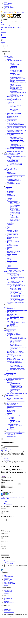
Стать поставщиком (9, 7)
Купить (3, 485)
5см (19, 497)
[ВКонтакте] (1, 494)
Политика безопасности (10, 580)
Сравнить (10, 487)
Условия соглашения (9, 583)
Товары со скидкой (9, 602)
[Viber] (4, 494)
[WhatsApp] (6, 494)
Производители (8, 598)
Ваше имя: (3, 520)
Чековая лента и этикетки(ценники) (13, 433)
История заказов (8, 609)
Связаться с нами (8, 590)
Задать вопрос (4, 536)
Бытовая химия (8, 56)
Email (2, 445)
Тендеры (6, 9)
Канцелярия (7, 188)
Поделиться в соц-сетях (7, 492)
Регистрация (4, 25)
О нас (5, 2)
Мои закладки (7, 610)
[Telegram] (8, 494)
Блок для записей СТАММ (8, 497)
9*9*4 (16, 497)
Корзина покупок (5, 27)
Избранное (3, 487)
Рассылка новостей (9, 612)
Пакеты (6, 307)
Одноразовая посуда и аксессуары (13, 271)
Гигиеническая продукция (11, 154)
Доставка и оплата (9, 3)
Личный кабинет (8, 607)
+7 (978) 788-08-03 (8, 12)
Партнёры (6, 601)
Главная (6, 458)
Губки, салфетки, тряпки (10, 169)
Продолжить (4, 533)
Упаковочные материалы (10, 396)
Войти (9, 25)
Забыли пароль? (9, 449)
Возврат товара (8, 591)
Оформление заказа (15, 27)
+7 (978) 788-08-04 (21, 12)
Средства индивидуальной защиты (13, 379)
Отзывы (3, 476)
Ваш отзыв (3, 529)
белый (22, 497)
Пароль (3, 447)
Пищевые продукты (9, 374)
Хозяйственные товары (10, 404)
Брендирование (8, 6)
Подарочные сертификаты (11, 599)
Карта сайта (7, 593)
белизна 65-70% (5, 498)
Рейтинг (3, 530)
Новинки (6, 4)
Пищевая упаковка (9, 330)
